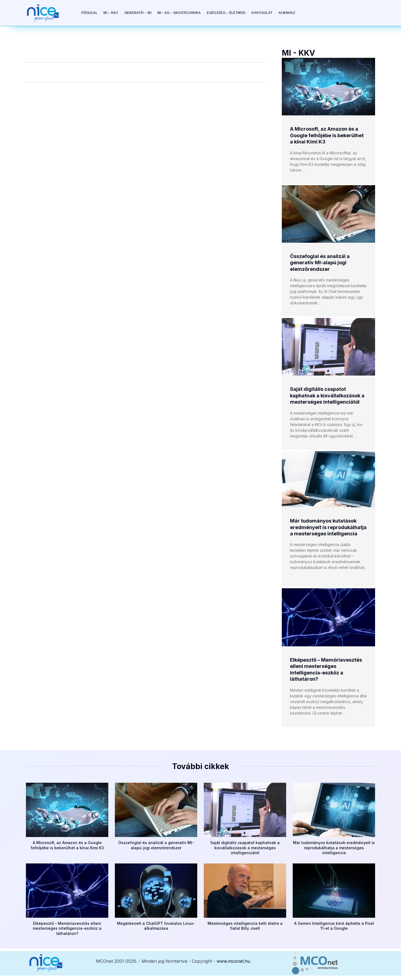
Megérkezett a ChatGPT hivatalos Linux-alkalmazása (156, 926)
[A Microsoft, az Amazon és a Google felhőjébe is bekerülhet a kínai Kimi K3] (328, 86)
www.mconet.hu (233, 961)
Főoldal (89, 13)
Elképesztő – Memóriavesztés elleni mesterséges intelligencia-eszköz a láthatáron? (67, 928)
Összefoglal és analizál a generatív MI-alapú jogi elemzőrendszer (320, 262)
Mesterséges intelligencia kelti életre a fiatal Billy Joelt (245, 926)
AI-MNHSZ (287, 13)
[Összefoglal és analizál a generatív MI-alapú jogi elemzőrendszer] (328, 214)
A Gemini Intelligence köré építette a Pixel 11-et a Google (334, 926)
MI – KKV (110, 13)
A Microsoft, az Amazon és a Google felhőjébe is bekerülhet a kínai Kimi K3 (327, 135)
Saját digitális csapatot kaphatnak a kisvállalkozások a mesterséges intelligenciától (327, 395)
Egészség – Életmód (226, 13)
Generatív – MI (137, 13)
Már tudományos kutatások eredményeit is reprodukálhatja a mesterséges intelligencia (328, 527)
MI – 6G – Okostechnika (179, 13)
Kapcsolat (262, 13)
